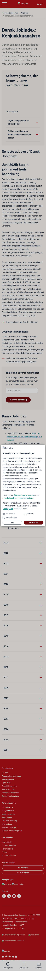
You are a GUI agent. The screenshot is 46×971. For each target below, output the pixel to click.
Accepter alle (33, 522)
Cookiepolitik (8, 509)
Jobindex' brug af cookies (24, 495)
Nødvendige (10, 513)
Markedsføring (11, 517)
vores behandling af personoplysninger (18, 498)
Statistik (30, 513)
